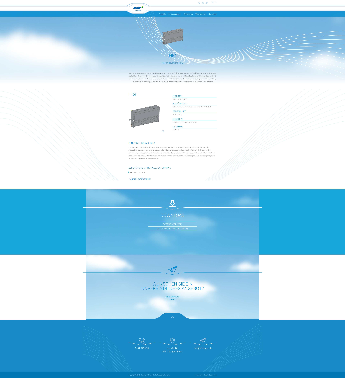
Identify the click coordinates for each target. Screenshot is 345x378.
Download (213, 14)
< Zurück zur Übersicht (139, 179)
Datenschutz (208, 375)
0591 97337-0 (142, 348)
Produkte (162, 14)
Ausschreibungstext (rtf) (172, 228)
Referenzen (188, 14)
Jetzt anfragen (172, 296)
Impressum (198, 375)
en (216, 2)
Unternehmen (200, 14)
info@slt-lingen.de (203, 348)
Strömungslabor (174, 14)
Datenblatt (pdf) (172, 224)
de (213, 2)
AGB (215, 375)
